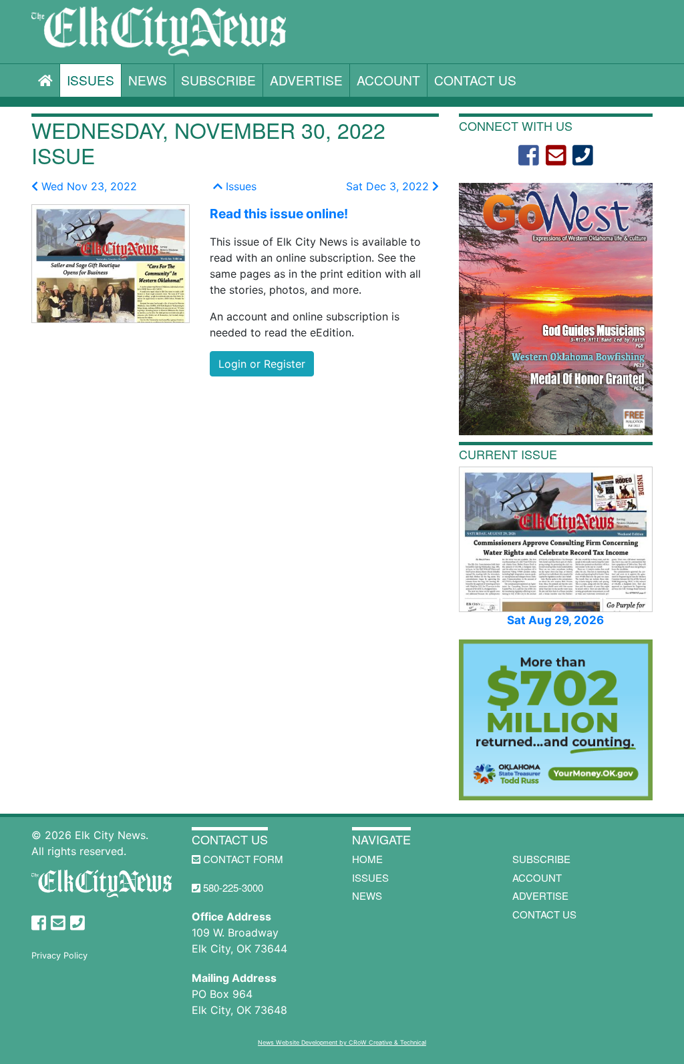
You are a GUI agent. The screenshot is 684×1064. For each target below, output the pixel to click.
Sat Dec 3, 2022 (389, 186)
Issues (90, 80)
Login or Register (261, 363)
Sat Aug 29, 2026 (555, 620)
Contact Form (241, 859)
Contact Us (475, 80)
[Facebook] (528, 156)
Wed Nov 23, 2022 (87, 186)
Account (388, 80)
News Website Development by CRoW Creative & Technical (342, 1042)
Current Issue (508, 454)
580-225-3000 (231, 887)
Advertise (306, 80)
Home (367, 859)
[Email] (556, 156)
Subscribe (218, 80)
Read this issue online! (279, 214)
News (147, 80)
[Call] (582, 156)
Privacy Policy (59, 956)
